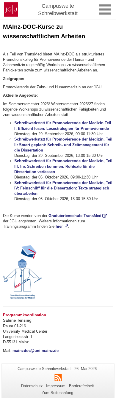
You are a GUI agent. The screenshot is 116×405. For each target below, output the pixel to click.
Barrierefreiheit (81, 386)
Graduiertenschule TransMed (74, 215)
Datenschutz (32, 386)
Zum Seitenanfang (57, 392)
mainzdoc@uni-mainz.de (35, 350)
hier (59, 226)
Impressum (55, 386)
